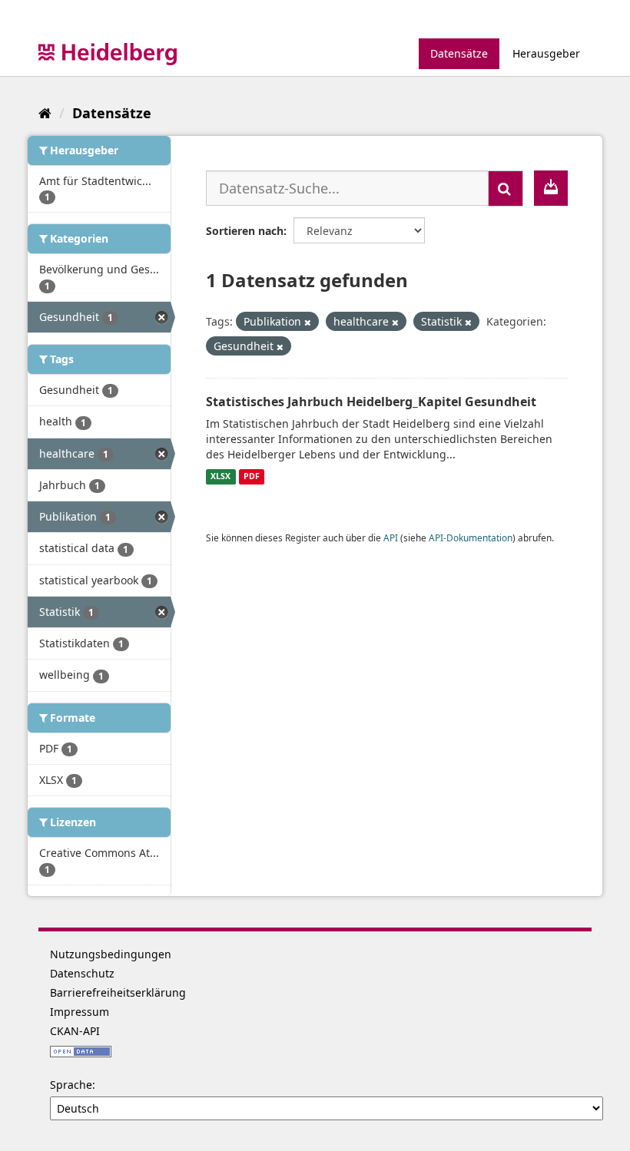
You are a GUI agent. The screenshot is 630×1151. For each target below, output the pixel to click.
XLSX (220, 476)
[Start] (44, 113)
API (390, 537)
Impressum (79, 1011)
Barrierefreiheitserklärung (118, 992)
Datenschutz (82, 973)
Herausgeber (546, 53)
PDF (252, 476)
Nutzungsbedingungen (110, 954)
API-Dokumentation (470, 537)
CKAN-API (75, 1031)
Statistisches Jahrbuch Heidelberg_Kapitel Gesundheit (371, 401)
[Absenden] (505, 188)
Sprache (71, 1084)
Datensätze (459, 53)
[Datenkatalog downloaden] (551, 188)
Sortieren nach (245, 230)
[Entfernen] (307, 322)
